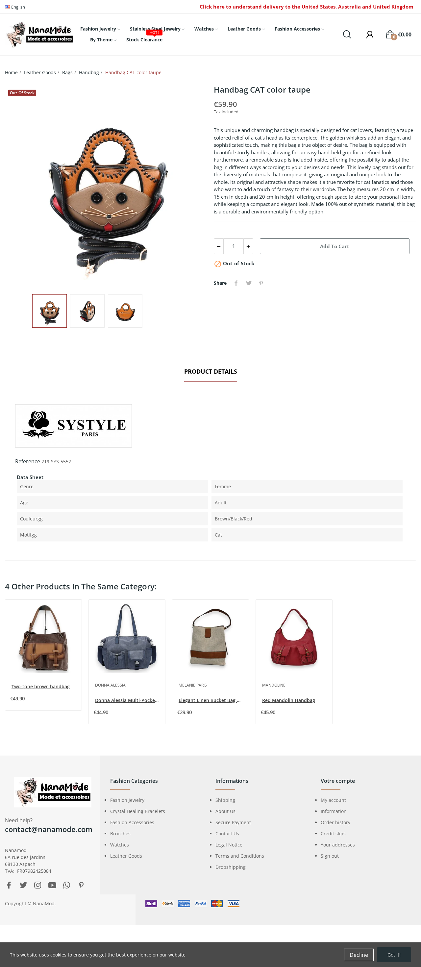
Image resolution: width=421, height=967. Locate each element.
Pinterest (261, 283)
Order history (335, 822)
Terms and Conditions (239, 856)
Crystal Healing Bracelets (137, 811)
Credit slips (333, 833)
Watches (119, 845)
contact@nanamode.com (48, 829)
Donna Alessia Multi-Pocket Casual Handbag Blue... (127, 700)
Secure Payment (233, 822)
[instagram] (38, 885)
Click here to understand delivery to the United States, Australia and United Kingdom (306, 6)
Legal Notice (228, 845)
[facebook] (9, 885)
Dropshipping (230, 867)
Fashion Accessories (132, 822)
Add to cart (334, 246)
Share (236, 283)
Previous (20, 186)
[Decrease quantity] (219, 246)
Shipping (225, 800)
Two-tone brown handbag (41, 686)
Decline (359, 954)
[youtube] (52, 885)
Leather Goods (126, 856)
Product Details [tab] (210, 371)
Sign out (330, 856)
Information (334, 811)
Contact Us (227, 833)
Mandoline (273, 685)
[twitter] (23, 885)
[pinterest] (81, 885)
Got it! (394, 955)
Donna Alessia (110, 685)
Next (191, 186)
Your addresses (338, 845)
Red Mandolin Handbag (288, 700)
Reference (27, 461)
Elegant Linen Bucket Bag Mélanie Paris (211, 700)
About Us (225, 811)
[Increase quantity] (248, 246)
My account (333, 800)
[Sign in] (367, 34)
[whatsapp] (67, 885)
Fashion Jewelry (127, 800)
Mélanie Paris (193, 685)
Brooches (120, 833)
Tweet (248, 283)
